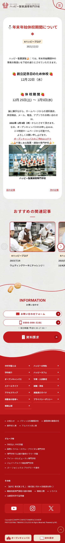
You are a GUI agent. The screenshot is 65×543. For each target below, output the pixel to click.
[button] (59, 5)
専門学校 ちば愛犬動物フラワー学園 (22, 453)
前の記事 (10, 189)
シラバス (53, 491)
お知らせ (11, 420)
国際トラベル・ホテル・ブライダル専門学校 (26, 449)
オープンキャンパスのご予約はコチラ (32, 138)
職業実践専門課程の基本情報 (19, 491)
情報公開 (40, 491)
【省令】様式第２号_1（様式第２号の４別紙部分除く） (31, 486)
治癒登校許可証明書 (15, 495)
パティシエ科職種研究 (29, 420)
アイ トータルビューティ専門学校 (21, 458)
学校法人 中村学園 (15, 444)
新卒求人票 (12, 425)
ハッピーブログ (33, 41)
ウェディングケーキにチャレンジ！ (27, 265)
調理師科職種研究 (51, 420)
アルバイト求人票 (29, 425)
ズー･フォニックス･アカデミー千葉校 (23, 467)
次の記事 (54, 189)
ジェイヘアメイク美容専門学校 (20, 463)
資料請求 (49, 537)
